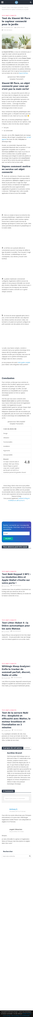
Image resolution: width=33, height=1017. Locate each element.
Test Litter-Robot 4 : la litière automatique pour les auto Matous (16, 625)
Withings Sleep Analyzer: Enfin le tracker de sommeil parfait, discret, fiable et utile (16, 670)
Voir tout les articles (24, 747)
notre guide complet (24, 362)
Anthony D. (13, 809)
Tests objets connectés (17, 7)
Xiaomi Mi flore (23, 73)
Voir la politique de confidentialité (20, 1015)
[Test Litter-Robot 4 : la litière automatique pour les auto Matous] (16, 608)
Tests (8, 7)
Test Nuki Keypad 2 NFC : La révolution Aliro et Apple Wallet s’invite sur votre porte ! (16, 578)
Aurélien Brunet (20, 27)
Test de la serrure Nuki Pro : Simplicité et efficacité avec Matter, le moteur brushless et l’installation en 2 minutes (16, 720)
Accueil (4, 7)
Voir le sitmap (6, 1015)
